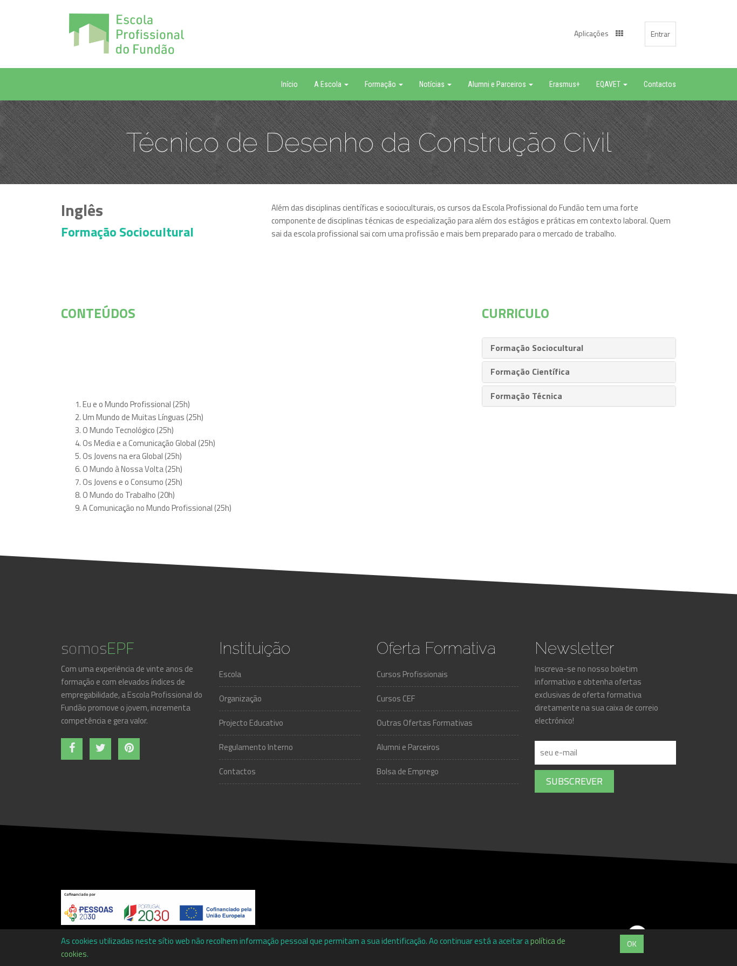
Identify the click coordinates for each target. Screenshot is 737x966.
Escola (230, 674)
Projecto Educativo (251, 723)
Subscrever (574, 781)
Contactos (237, 771)
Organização (240, 698)
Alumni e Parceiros (408, 747)
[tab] (578, 348)
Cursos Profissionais (412, 674)
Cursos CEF (396, 698)
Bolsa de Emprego (408, 771)
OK (632, 943)
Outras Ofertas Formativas (425, 723)
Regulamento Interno (256, 747)
